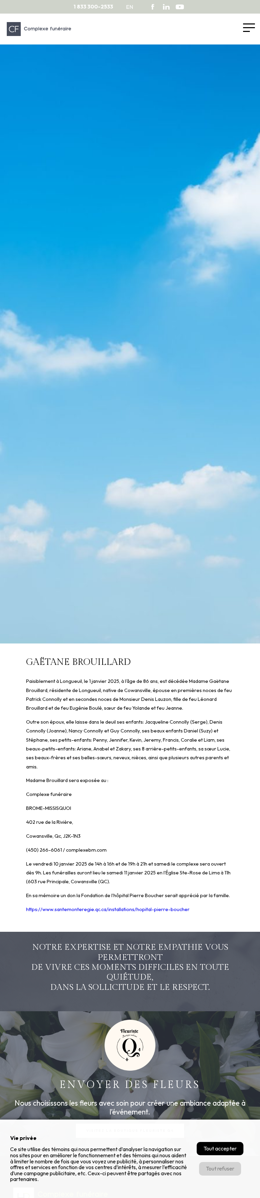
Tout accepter (220, 1148)
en (129, 6)
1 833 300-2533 (93, 6)
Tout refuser (220, 1168)
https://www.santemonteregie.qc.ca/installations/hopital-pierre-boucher (108, 909)
